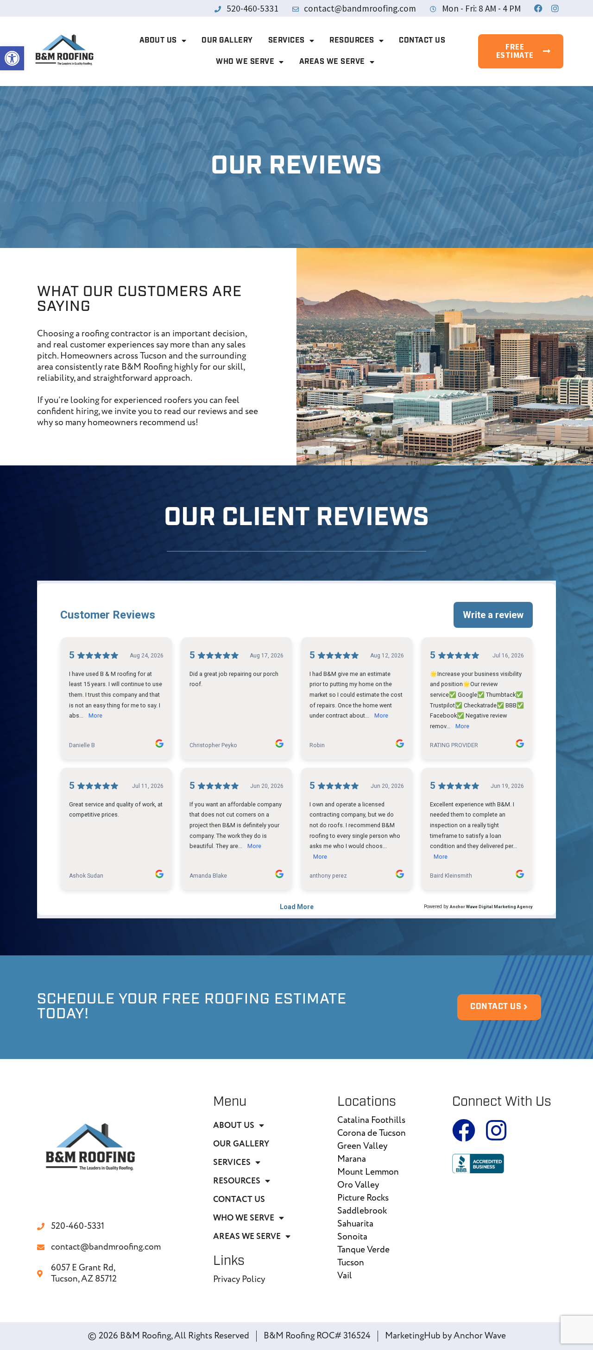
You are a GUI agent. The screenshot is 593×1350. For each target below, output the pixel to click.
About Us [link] (158, 40)
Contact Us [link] (422, 40)
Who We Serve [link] (245, 62)
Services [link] (286, 40)
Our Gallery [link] (227, 40)
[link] (12, 58)
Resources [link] (351, 40)
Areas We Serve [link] (332, 62)
